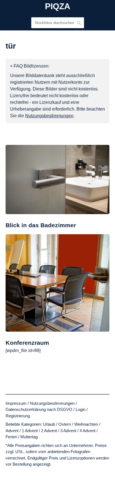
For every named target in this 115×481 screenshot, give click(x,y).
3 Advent (68, 430)
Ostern (64, 424)
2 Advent (49, 430)
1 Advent (30, 430)
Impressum (16, 403)
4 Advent (87, 430)
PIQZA (57, 6)
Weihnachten (86, 424)
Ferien (11, 436)
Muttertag (29, 436)
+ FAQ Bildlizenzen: (29, 66)
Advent (12, 430)
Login (80, 409)
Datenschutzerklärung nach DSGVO (39, 409)
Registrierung (18, 415)
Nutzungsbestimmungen (52, 403)
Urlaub (49, 424)
